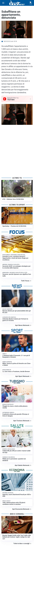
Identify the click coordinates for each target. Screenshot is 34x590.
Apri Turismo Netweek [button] (21, 421)
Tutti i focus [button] (25, 281)
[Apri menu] (3, 3)
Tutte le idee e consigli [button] (21, 543)
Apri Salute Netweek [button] (22, 465)
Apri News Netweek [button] (22, 325)
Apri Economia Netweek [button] (20, 509)
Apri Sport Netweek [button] (22, 376)
